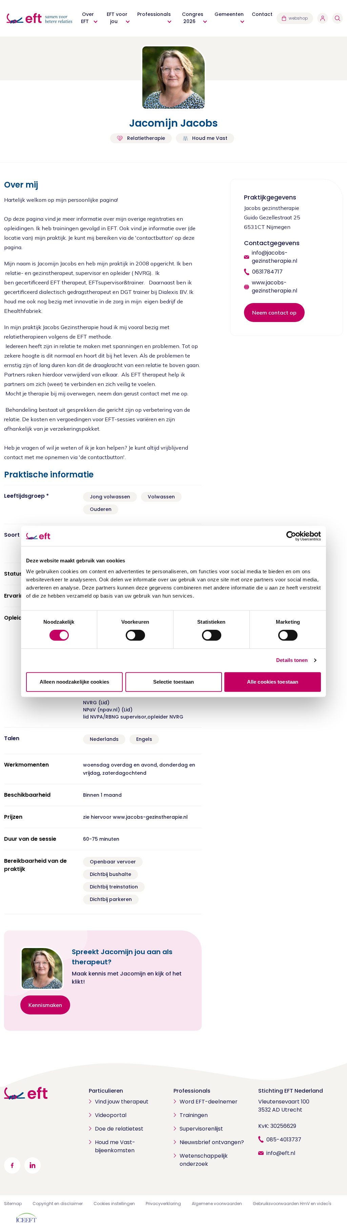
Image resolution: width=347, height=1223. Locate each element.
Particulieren (106, 1091)
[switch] (135, 635)
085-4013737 (283, 1139)
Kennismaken (45, 1005)
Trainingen (194, 1115)
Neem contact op (274, 312)
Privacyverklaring (163, 1203)
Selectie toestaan (173, 682)
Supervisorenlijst (201, 1129)
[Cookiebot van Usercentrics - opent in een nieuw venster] (291, 536)
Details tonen (292, 660)
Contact (262, 14)
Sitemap (13, 1203)
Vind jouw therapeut (121, 1102)
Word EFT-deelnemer (209, 1102)
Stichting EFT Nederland (290, 1091)
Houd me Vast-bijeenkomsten (115, 1146)
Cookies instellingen (114, 1203)
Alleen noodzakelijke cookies (74, 682)
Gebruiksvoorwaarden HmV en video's (292, 1203)
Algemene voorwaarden (217, 1203)
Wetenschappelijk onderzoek (204, 1160)
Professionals (192, 1091)
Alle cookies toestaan (272, 682)
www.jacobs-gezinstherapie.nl (274, 287)
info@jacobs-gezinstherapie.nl (274, 257)
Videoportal (110, 1115)
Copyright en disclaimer (58, 1203)
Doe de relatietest (119, 1129)
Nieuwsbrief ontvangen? (212, 1142)
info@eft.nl (280, 1153)
